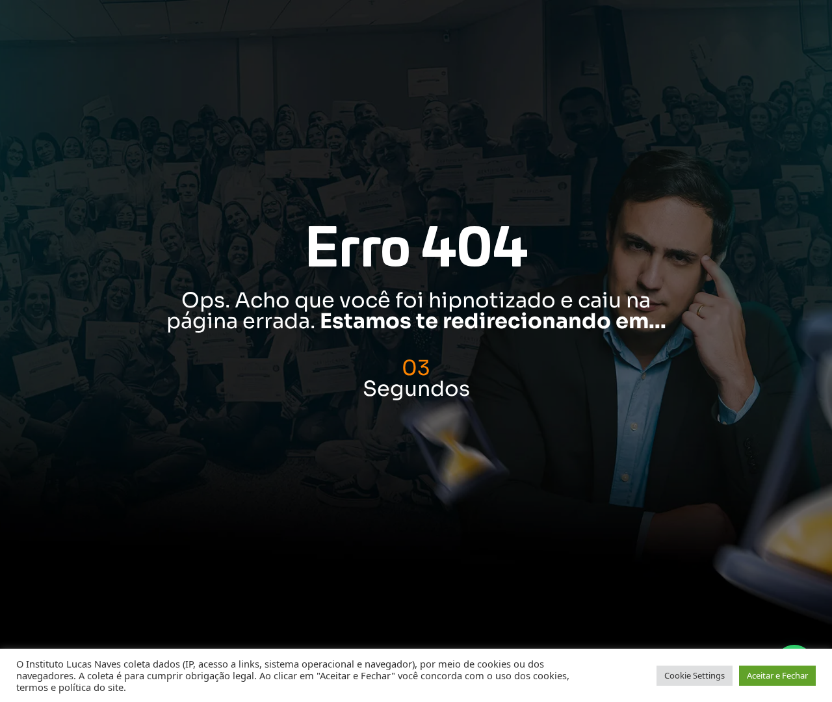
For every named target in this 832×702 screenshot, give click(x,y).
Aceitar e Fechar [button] (777, 675)
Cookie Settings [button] (694, 675)
